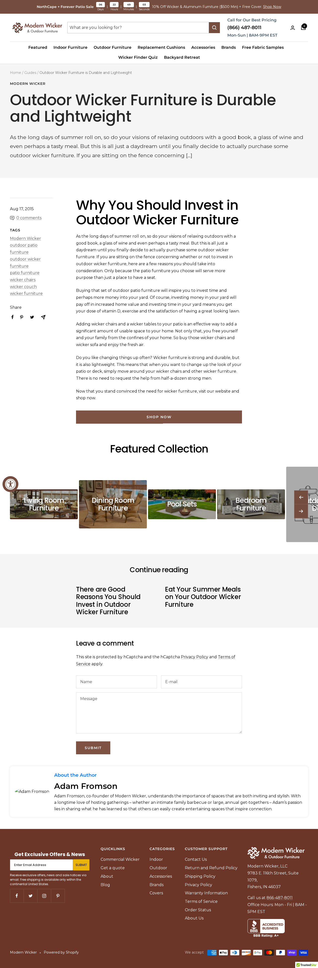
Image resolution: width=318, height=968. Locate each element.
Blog (105, 884)
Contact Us (196, 859)
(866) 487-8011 (244, 27)
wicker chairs (23, 279)
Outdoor (158, 868)
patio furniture (25, 272)
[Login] (292, 28)
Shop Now (272, 6)
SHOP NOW (159, 417)
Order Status (198, 910)
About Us (194, 918)
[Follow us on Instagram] (44, 896)
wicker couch (23, 286)
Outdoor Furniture (112, 47)
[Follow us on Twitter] (30, 896)
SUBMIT (81, 865)
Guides (30, 72)
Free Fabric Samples (263, 47)
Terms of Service (201, 901)
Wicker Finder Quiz (138, 57)
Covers (156, 893)
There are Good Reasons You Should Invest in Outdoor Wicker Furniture (108, 600)
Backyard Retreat (182, 57)
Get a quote (113, 868)
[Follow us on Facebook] (17, 896)
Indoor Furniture (70, 47)
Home (15, 72)
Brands (228, 47)
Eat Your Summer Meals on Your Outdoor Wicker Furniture (203, 597)
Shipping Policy (200, 876)
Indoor (156, 859)
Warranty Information (206, 893)
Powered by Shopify (61, 952)
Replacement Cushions (161, 47)
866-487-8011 (280, 897)
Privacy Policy (194, 657)
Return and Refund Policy (211, 868)
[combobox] (138, 27)
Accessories (203, 47)
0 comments (28, 217)
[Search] (214, 27)
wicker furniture (26, 293)
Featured (37, 47)
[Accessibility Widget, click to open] (10, 484)
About (107, 876)
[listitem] (12, 317)
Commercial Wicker (120, 859)
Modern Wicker (27, 84)
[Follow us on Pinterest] (58, 896)
